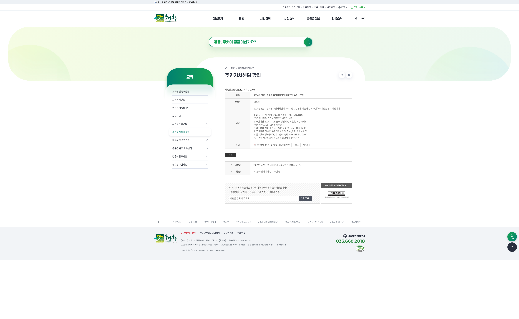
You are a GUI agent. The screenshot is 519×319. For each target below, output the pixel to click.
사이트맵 (363, 18)
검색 (308, 42)
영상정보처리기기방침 (210, 233)
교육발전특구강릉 (180, 91)
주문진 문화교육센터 (182, 148)
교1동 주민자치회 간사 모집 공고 (267, 171)
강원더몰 (192, 222)
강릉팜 (225, 222)
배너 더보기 (164, 221)
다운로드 (296, 144)
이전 (154, 221)
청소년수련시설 (179, 164)
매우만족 (235, 192)
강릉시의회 (319, 7)
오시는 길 (241, 233)
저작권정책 (228, 233)
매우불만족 (275, 192)
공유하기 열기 (342, 75)
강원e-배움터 (209, 222)
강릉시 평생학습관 (181, 140)
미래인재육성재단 (180, 107)
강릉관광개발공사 (292, 222)
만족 (245, 192)
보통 (253, 192)
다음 (161, 221)
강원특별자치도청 (243, 222)
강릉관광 (307, 7)
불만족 (263, 192)
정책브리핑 (177, 222)
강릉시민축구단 (336, 222)
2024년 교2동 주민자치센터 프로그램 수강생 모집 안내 (277, 164)
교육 (233, 68)
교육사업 (176, 115)
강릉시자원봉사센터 (359, 222)
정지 (158, 221)
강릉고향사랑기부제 (291, 7)
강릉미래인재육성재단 (267, 222)
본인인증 (356, 18)
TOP (512, 247)
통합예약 (331, 7)
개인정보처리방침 (189, 233)
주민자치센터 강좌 (181, 132)
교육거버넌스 (178, 99)
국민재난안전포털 (315, 222)
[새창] (360, 248)
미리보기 (306, 144)
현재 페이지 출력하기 (349, 75)
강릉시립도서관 (179, 156)
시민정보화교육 (179, 124)
